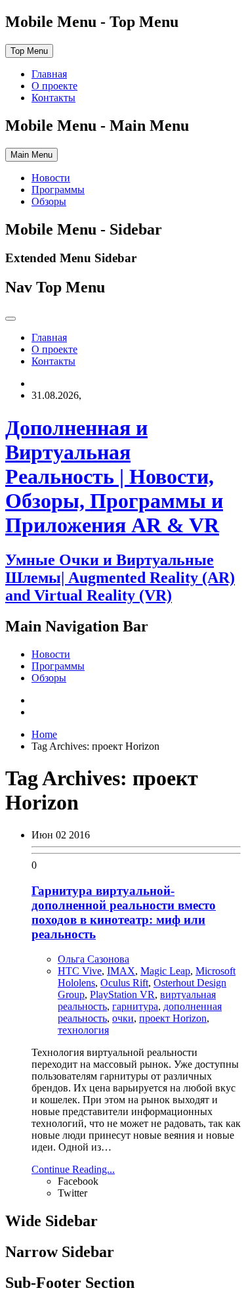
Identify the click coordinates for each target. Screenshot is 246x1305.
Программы (58, 189)
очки (123, 1018)
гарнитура (135, 1006)
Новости (50, 177)
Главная (49, 74)
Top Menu (29, 51)
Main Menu (31, 155)
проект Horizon (173, 1018)
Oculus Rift (124, 982)
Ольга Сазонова (93, 959)
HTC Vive (80, 970)
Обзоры (48, 201)
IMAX (121, 970)
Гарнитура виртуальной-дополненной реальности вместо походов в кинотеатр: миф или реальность (123, 912)
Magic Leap (165, 970)
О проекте (54, 85)
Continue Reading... (73, 1169)
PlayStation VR (122, 994)
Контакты (53, 97)
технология (83, 1030)
